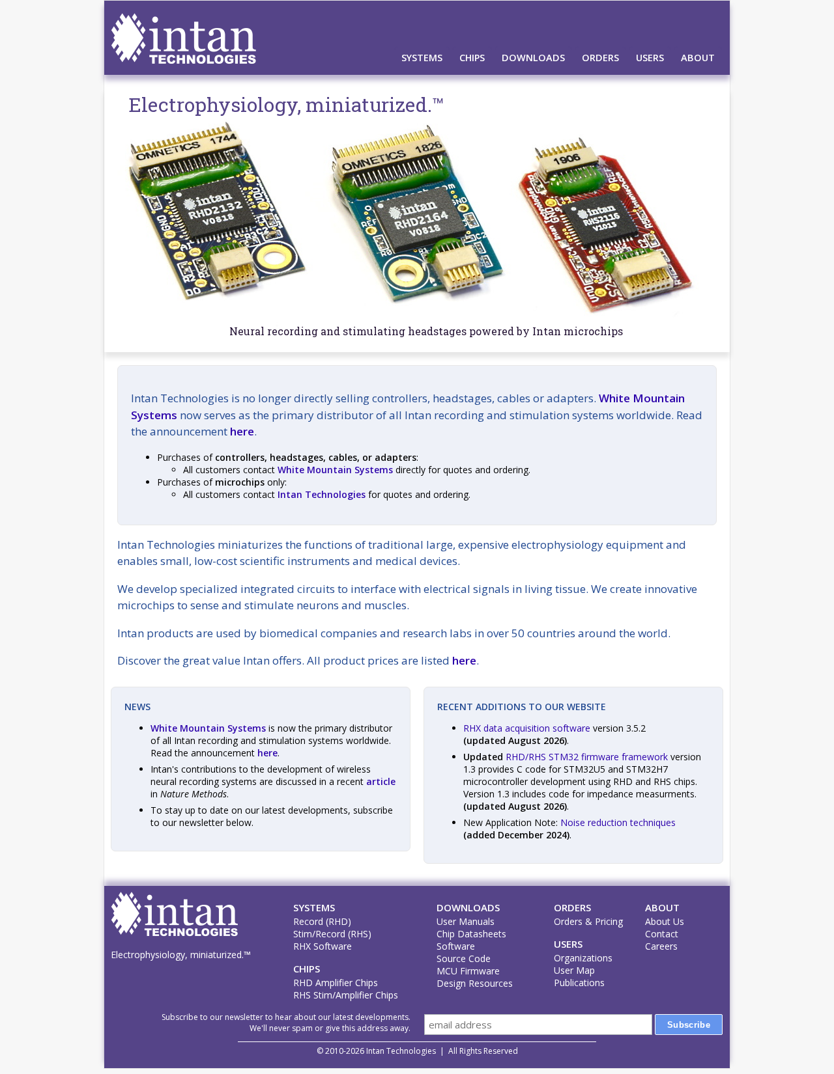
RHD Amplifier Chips (335, 982)
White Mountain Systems (335, 469)
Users (650, 57)
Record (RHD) (322, 921)
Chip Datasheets (471, 934)
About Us (664, 921)
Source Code (464, 958)
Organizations (583, 958)
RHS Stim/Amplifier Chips (345, 995)
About (698, 57)
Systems (421, 57)
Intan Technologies (322, 494)
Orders (600, 57)
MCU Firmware (468, 971)
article (380, 781)
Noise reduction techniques (618, 822)
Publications (579, 982)
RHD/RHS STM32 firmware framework (587, 756)
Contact (661, 934)
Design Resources (475, 983)
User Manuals (466, 921)
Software (456, 946)
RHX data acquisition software (526, 728)
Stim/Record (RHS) (332, 934)
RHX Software (322, 946)
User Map (574, 970)
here (242, 431)
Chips (472, 57)
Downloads (533, 57)
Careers (661, 946)
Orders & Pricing (588, 921)
